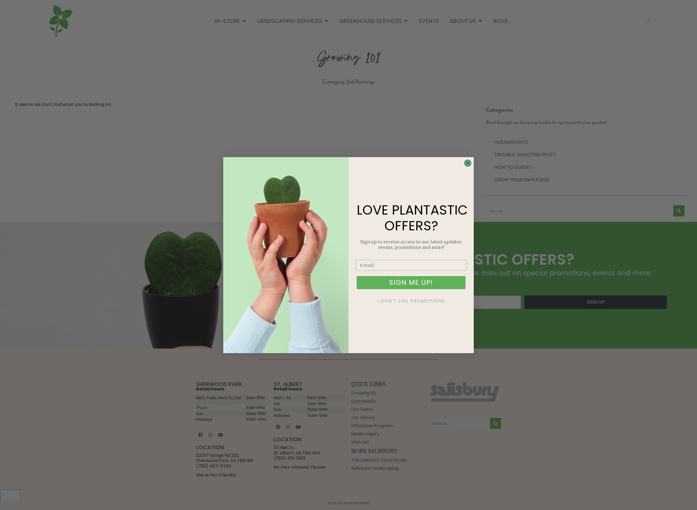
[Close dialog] (467, 163)
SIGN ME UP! (411, 282)
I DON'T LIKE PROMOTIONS (411, 301)
